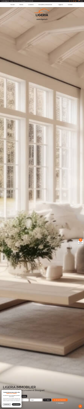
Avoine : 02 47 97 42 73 (15, 1)
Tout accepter (16, 404)
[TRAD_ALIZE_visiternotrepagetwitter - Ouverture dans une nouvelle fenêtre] (71, 1)
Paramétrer (6, 404)
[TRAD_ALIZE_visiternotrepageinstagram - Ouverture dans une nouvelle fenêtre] (73, 1)
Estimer (24, 396)
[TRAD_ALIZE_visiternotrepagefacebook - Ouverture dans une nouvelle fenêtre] (69, 1)
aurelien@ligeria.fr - (5, 1)
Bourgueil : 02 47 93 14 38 (27, 1)
